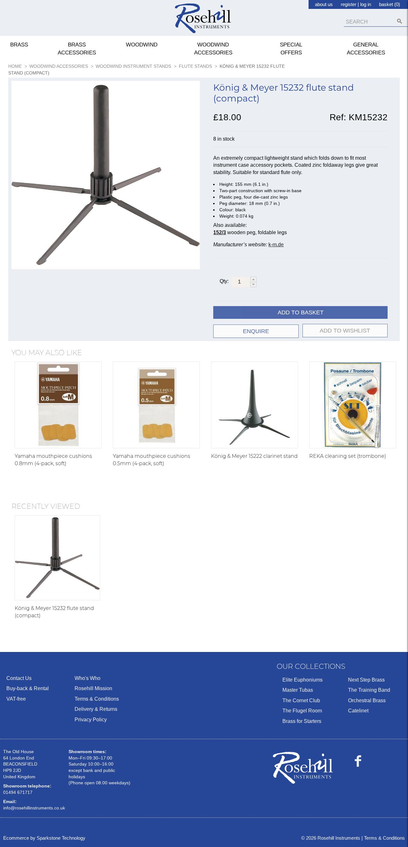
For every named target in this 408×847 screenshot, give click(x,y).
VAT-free (16, 699)
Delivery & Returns (96, 709)
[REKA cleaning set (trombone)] (352, 404)
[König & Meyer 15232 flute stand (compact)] (57, 557)
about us (324, 4)
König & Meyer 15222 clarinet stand (254, 456)
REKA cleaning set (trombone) (347, 456)
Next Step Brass (366, 679)
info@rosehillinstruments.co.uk (34, 807)
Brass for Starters (301, 721)
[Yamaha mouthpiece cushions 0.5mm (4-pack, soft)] (156, 404)
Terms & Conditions (97, 699)
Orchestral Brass (367, 700)
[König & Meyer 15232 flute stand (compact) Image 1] (105, 176)
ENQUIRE (256, 331)
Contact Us (19, 678)
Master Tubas (297, 690)
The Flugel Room (302, 710)
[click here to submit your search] (399, 21)
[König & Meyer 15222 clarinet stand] (254, 404)
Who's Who (87, 678)
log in (365, 4)
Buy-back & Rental (27, 688)
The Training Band (369, 690)
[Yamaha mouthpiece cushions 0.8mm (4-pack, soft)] (58, 404)
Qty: (224, 281)
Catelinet (358, 710)
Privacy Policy (91, 719)
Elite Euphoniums (302, 679)
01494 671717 (18, 792)
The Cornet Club (301, 700)
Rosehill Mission (93, 688)
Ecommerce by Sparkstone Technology (44, 838)
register (348, 4)
